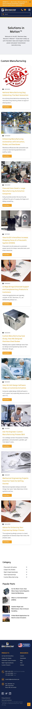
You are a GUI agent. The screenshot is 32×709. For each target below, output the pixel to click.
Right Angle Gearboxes (11, 572)
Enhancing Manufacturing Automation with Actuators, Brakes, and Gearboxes (13, 142)
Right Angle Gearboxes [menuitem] (8, 663)
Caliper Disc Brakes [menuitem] (6, 658)
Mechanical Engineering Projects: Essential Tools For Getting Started (15, 481)
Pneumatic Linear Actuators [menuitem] (9, 660)
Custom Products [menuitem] (6, 665)
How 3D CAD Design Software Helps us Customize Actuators (14, 386)
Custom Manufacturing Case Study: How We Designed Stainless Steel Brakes (13, 339)
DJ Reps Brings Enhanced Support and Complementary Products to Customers (15, 289)
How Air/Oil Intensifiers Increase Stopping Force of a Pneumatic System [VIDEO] (15, 240)
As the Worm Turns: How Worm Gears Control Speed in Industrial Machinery (20, 591)
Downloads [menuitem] (23, 658)
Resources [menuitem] (24, 653)
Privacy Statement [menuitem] (6, 698)
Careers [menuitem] (22, 656)
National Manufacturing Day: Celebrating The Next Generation (15, 93)
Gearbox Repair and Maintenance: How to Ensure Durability (20, 609)
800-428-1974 (15, 671)
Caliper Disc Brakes (9, 570)
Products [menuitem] (5, 653)
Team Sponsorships (10, 575)
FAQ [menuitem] (21, 663)
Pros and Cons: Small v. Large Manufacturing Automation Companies (13, 191)
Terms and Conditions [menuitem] (7, 700)
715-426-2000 (10, 673)
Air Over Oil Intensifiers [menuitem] (8, 656)
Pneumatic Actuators (10, 567)
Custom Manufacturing (11, 577)
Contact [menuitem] (22, 665)
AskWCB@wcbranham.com (12, 679)
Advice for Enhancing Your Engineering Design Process (13, 528)
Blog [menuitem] (21, 660)
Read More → (7, 107)
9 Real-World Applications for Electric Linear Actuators (20, 617)
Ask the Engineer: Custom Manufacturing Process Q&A (13, 433)
